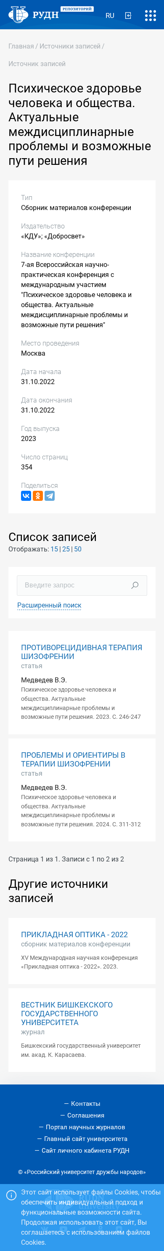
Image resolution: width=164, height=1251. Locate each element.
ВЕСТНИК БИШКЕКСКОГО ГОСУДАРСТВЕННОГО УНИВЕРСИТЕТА (67, 1014)
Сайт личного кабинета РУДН (86, 1150)
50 (78, 549)
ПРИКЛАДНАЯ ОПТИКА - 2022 (74, 935)
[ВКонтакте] (26, 496)
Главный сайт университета (85, 1139)
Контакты (86, 1103)
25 (66, 549)
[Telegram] (50, 496)
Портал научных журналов (85, 1127)
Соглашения (85, 1115)
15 (54, 549)
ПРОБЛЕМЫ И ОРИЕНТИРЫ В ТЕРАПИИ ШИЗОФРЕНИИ (73, 759)
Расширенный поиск (49, 605)
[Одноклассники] (38, 496)
